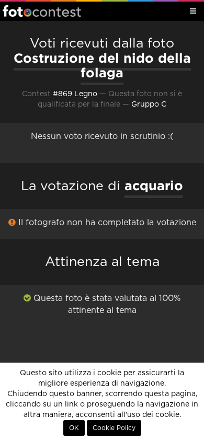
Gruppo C (148, 104)
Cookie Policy (114, 428)
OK (74, 428)
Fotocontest (42, 11)
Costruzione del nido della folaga (102, 65)
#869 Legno (75, 94)
